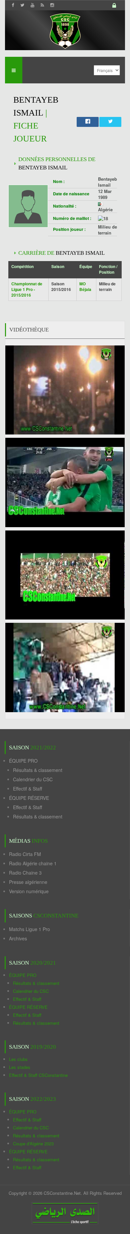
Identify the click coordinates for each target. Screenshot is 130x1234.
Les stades (19, 1067)
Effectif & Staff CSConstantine (38, 1075)
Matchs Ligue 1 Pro (29, 929)
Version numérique (29, 891)
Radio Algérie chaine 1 (33, 863)
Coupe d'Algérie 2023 (33, 1143)
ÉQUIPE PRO (23, 760)
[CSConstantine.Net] (65, 30)
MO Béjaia (85, 286)
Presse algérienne (28, 882)
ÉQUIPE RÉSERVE (29, 798)
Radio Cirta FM (25, 854)
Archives (18, 938)
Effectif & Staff (27, 788)
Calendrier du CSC (33, 779)
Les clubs (18, 1059)
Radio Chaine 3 (25, 872)
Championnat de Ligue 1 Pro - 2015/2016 (26, 289)
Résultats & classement (37, 770)
